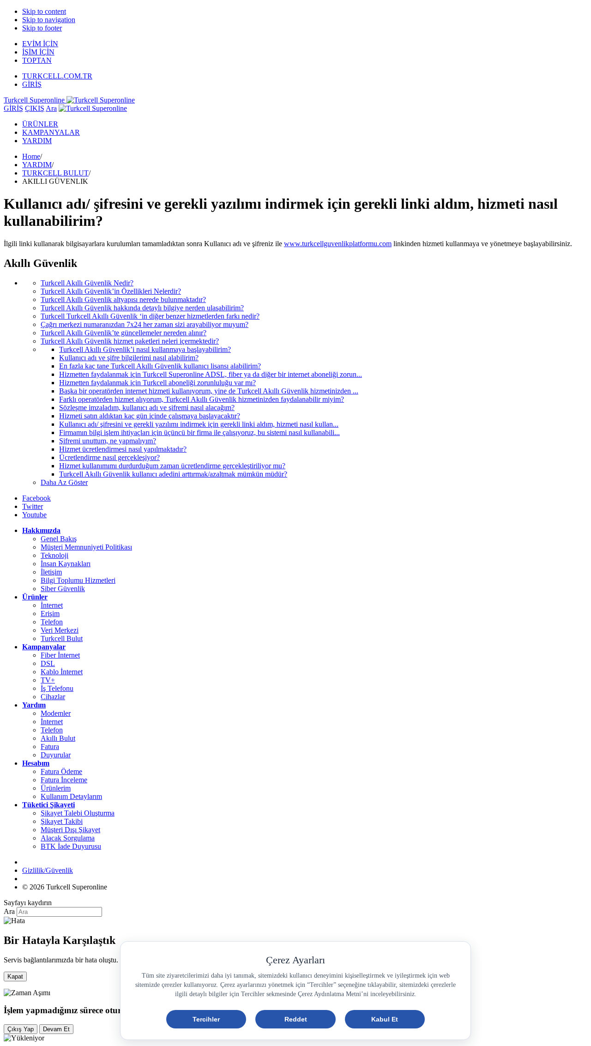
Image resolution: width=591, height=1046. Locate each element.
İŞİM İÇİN (38, 52)
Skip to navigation (48, 20)
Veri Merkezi (59, 630)
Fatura (50, 746)
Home (31, 156)
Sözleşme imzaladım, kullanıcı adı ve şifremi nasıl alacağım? (147, 407)
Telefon (52, 622)
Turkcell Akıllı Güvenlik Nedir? (87, 283)
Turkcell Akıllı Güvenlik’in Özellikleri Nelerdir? (111, 291)
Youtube (34, 515)
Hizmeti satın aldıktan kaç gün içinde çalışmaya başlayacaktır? (149, 416)
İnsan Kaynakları (65, 564)
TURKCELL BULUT (55, 173)
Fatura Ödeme (61, 771)
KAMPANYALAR (51, 132)
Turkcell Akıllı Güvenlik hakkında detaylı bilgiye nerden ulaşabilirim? (142, 308)
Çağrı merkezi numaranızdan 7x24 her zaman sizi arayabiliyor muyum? (144, 324)
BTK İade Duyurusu (71, 846)
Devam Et (56, 1029)
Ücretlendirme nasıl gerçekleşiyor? (109, 457)
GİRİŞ (32, 84)
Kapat (15, 976)
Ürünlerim (56, 788)
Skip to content (44, 11)
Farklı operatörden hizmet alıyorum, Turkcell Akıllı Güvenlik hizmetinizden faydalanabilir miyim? (201, 399)
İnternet (52, 605)
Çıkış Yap (20, 1029)
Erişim (50, 613)
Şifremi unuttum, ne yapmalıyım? (107, 441)
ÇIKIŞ (34, 108)
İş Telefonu (57, 688)
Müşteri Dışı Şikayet (70, 830)
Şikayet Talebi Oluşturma (78, 813)
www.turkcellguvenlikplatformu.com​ (338, 244)
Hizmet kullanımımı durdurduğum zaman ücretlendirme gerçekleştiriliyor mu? (172, 466)
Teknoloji (54, 555)
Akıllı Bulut (58, 738)
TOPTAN (37, 60)
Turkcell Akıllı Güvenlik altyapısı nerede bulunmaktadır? (123, 299)
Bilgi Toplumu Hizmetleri (78, 580)
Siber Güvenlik (63, 589)
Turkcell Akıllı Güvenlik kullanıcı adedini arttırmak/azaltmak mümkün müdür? (173, 474)
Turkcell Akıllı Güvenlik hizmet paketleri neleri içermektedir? (130, 341)
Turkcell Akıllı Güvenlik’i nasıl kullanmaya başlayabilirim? (145, 349)
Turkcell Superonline (35, 100)
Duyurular (56, 755)
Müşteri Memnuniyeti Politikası (86, 547)
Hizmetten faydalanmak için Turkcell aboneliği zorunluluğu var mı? (157, 383)
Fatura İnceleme (64, 780)
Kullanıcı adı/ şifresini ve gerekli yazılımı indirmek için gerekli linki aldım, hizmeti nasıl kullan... (198, 424)
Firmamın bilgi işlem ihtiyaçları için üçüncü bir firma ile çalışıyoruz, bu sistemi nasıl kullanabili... (199, 432)
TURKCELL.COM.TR (57, 76)
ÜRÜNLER (40, 124)
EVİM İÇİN (40, 44)
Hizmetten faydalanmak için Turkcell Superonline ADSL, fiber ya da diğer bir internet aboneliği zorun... (210, 374)
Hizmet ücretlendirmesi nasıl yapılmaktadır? (123, 449)
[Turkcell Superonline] (93, 108)
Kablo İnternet (62, 672)
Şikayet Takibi (62, 821)
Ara (51, 108)
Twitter (32, 506)
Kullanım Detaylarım (71, 796)
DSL (48, 663)
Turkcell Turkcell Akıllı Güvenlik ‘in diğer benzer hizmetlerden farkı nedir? (150, 316)
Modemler (56, 713)
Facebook (36, 498)
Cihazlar (53, 697)
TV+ (48, 680)
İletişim (51, 572)
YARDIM (37, 141)
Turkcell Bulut (62, 638)
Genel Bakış (59, 539)
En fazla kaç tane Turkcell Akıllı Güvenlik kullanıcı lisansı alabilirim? (160, 366)
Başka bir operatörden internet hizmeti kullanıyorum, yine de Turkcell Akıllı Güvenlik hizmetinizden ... (208, 391)
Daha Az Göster (64, 482)
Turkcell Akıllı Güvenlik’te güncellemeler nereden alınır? (123, 333)
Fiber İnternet (60, 655)
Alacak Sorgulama (68, 838)
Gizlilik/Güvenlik (47, 870)
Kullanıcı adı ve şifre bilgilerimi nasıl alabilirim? (129, 358)
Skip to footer (42, 28)
